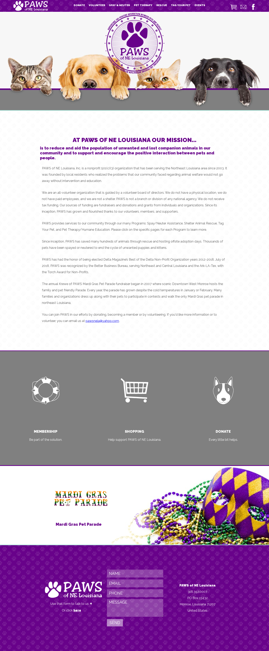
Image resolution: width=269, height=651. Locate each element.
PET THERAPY (143, 5)
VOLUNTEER (97, 5)
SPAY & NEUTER (119, 5)
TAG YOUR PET (181, 5)
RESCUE (161, 5)
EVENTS (200, 5)
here (77, 610)
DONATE (79, 5)
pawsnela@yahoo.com (102, 321)
